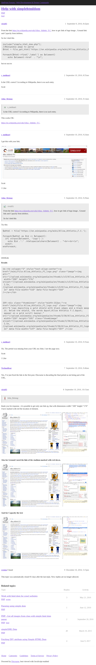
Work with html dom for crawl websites (19, 596)
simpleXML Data (9, 629)
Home (3, 656)
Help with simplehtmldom (20, 9)
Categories (13, 656)
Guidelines (24, 656)
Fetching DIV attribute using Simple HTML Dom (23, 639)
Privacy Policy (52, 656)
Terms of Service (37, 656)
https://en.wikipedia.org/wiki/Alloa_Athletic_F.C (20, 123)
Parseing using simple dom (13, 606)
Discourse (15, 661)
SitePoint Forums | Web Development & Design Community (25, 2)
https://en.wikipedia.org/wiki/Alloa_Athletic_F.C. (31, 30)
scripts (8, 599)
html (2, 16)
